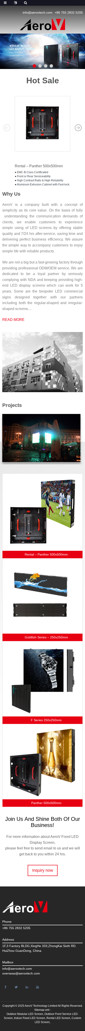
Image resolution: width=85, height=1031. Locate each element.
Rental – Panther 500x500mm (39, 166)
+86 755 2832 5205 (69, 12)
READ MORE (13, 320)
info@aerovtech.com (37, 12)
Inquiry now (42, 870)
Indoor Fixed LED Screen (29, 1018)
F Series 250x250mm (46, 720)
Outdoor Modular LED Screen (25, 1014)
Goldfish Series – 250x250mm (46, 637)
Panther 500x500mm (46, 803)
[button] (6, 127)
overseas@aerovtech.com (21, 973)
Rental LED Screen (58, 1018)
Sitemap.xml (41, 1009)
